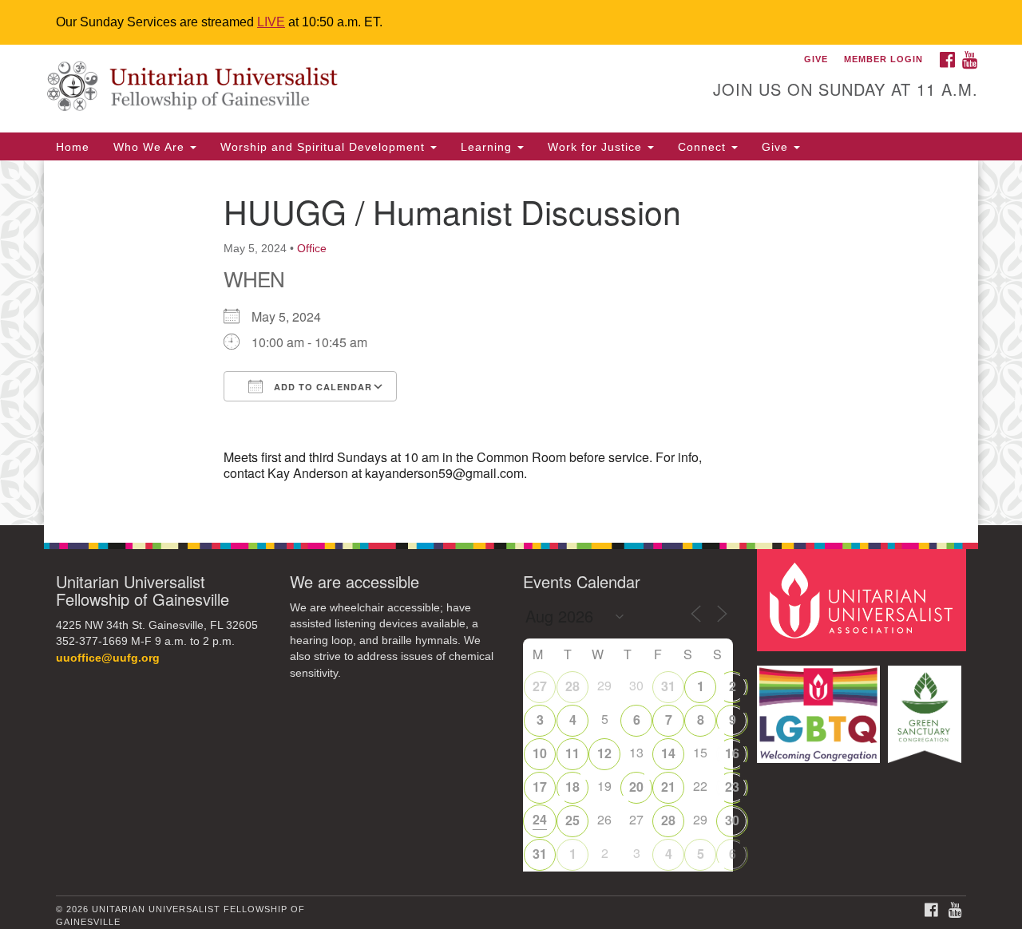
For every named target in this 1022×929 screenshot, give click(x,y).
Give (777, 146)
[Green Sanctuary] (926, 707)
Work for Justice (597, 146)
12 (604, 753)
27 (540, 686)
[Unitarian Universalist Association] (864, 599)
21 (668, 786)
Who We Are (150, 146)
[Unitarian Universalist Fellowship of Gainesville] (316, 88)
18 (572, 786)
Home (72, 146)
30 (732, 820)
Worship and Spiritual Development (324, 146)
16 (732, 753)
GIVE (816, 59)
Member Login (883, 59)
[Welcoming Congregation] (821, 707)
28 (572, 686)
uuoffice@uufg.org (108, 658)
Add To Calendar (321, 387)
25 (572, 820)
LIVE (271, 22)
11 (572, 753)
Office (312, 248)
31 (668, 686)
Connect (704, 146)
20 (636, 786)
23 (732, 786)
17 (540, 786)
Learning (488, 146)
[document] (511, 342)
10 (540, 753)
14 (668, 753)
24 (540, 819)
